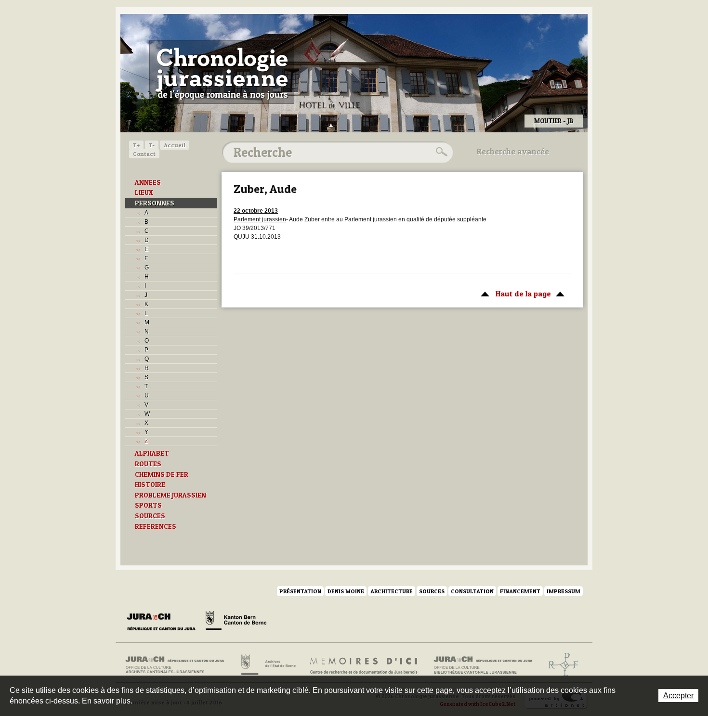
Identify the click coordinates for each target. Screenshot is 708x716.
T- (152, 145)
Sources (432, 591)
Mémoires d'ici (364, 665)
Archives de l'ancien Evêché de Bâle (560, 665)
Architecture (391, 591)
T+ (136, 145)
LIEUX (144, 192)
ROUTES (148, 464)
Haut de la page (513, 293)
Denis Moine (346, 591)
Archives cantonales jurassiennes (178, 665)
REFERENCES (155, 526)
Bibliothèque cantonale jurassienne (483, 665)
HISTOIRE (150, 484)
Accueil (174, 145)
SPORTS (148, 505)
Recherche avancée (513, 151)
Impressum (563, 591)
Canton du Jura (163, 622)
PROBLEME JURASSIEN (170, 495)
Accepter (678, 695)
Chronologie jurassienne (221, 72)
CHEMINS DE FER (161, 474)
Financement (520, 591)
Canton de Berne (236, 622)
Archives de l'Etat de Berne (267, 665)
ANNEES (148, 182)
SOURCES (150, 515)
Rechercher (440, 152)
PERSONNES (154, 203)
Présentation (300, 591)
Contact (144, 153)
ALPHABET (152, 453)
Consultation (472, 591)
